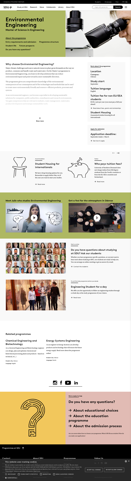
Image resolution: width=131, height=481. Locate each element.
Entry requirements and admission (21, 42)
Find (117, 2)
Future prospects (26, 45)
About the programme (16, 38)
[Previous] (113, 153)
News (42, 7)
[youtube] (68, 383)
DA (123, 2)
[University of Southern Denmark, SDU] (8, 7)
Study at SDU (22, 7)
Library (60, 7)
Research (33, 7)
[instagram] (55, 383)
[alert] (65, 470)
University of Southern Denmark (14, 2)
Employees (108, 2)
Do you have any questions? (18, 49)
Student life (11, 45)
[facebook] (61, 383)
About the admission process (97, 426)
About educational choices (95, 410)
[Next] (118, 153)
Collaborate (51, 7)
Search (118, 7)
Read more (37, 471)
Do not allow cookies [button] (114, 470)
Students (98, 2)
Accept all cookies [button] (94, 470)
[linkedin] (76, 383)
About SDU (70, 7)
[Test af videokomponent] (34, 218)
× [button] (128, 461)
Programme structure (49, 42)
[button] (6, 474)
